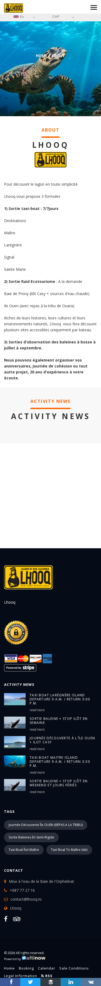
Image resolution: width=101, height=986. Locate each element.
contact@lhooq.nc (26, 899)
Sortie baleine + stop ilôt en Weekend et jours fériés (59, 783)
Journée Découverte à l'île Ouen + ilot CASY (62, 740)
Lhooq (15, 908)
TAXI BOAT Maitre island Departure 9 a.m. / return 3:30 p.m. (60, 762)
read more (37, 710)
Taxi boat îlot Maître (24, 849)
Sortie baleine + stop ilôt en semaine (59, 721)
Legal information (20, 975)
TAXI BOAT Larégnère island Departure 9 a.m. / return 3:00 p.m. (60, 699)
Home (41, 55)
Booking (26, 968)
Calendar (46, 968)
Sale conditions (74, 968)
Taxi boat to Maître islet (69, 849)
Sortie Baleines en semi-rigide (31, 837)
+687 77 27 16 (22, 890)
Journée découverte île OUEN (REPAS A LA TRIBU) (46, 825)
